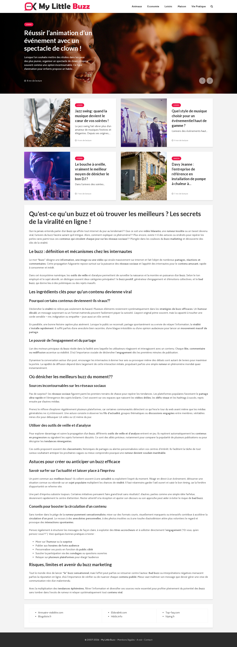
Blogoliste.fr (44, 616)
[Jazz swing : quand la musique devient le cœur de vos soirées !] (47, 122)
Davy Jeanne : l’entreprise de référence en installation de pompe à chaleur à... (189, 174)
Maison (182, 6)
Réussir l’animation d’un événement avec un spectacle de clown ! (58, 40)
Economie (153, 6)
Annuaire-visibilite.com (50, 612)
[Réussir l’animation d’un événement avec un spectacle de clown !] (118, 53)
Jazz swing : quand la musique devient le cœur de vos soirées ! (92, 116)
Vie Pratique (199, 6)
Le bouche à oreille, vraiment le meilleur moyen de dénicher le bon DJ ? (92, 171)
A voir (139, 639)
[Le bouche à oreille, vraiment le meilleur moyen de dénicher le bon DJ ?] (47, 175)
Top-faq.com (172, 612)
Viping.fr (170, 616)
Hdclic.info (116, 616)
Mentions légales (126, 639)
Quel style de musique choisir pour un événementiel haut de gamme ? (189, 118)
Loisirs (168, 6)
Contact (148, 639)
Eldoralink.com (119, 612)
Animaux (137, 6)
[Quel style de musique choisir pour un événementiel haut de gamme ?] (144, 122)
